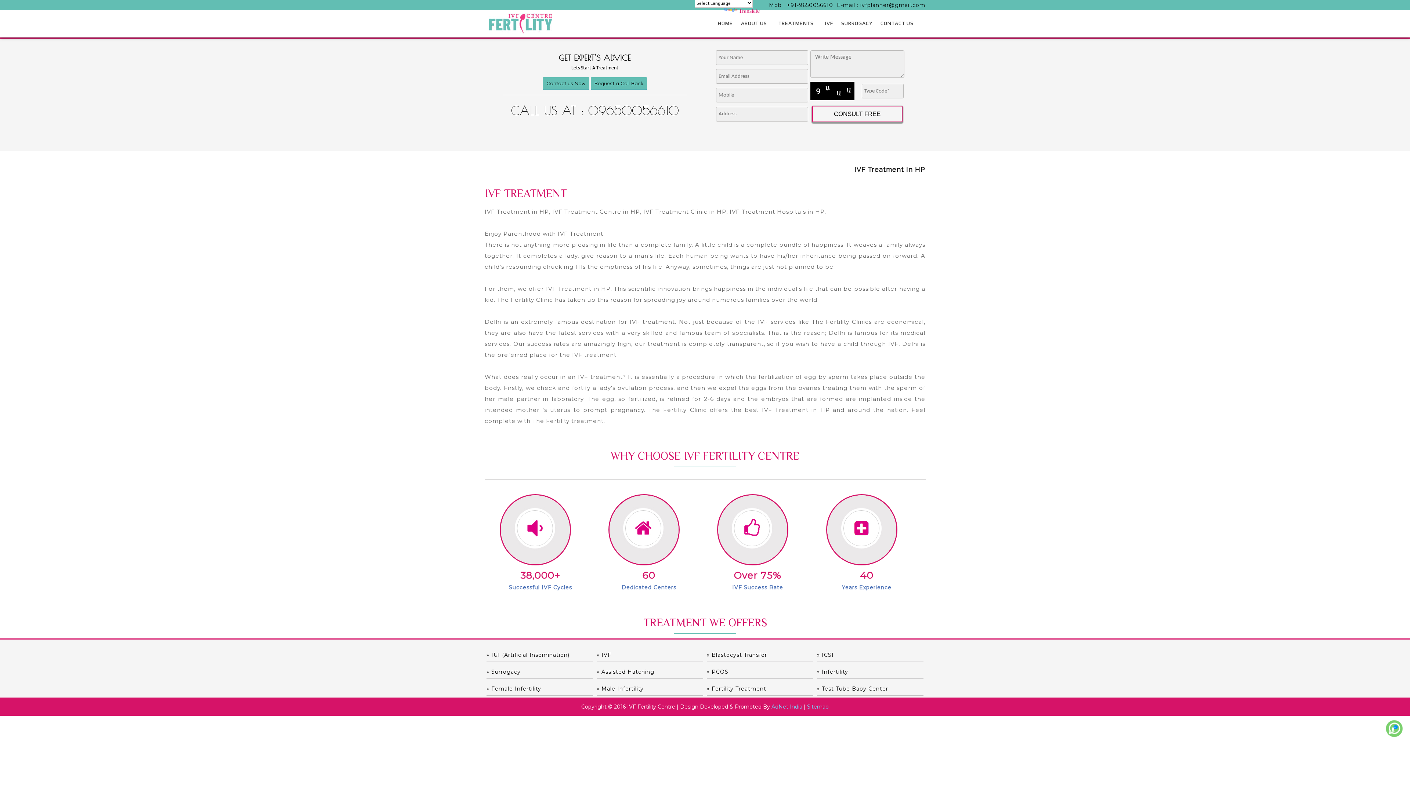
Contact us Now (566, 83)
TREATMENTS (796, 23)
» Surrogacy (504, 672)
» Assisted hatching (625, 672)
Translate (749, 11)
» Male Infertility (620, 688)
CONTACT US (897, 23)
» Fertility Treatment (736, 688)
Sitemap (818, 706)
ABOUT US (754, 23)
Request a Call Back (618, 83)
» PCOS (717, 672)
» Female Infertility (514, 688)
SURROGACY (856, 23)
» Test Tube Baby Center (852, 688)
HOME (725, 23)
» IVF (604, 655)
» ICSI (825, 655)
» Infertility (832, 672)
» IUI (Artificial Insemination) (528, 655)
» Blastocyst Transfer (737, 655)
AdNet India (786, 706)
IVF (829, 23)
